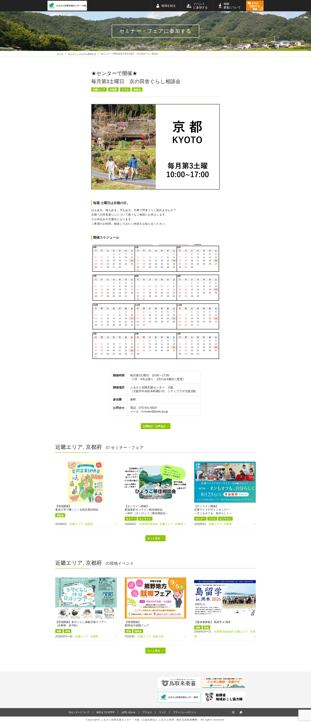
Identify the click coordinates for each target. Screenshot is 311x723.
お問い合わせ (128, 712)
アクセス (147, 712)
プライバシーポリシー (184, 712)
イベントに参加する (200, 5)
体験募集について (232, 5)
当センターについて (78, 712)
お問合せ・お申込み (154, 426)
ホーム (60, 54)
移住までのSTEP (105, 712)
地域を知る (168, 5)
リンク (162, 712)
